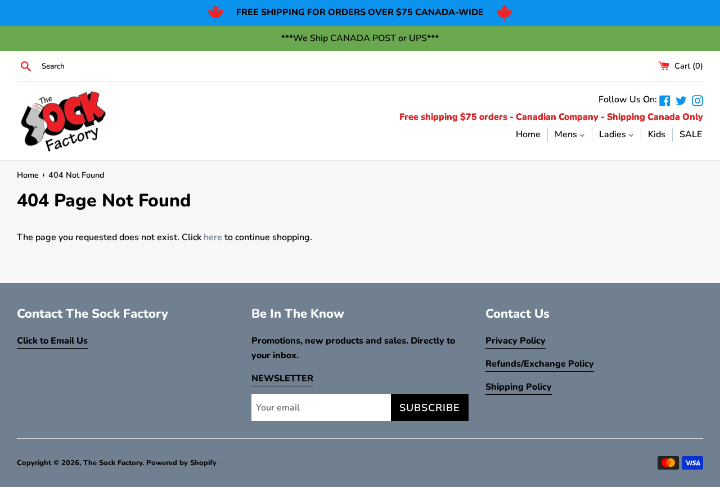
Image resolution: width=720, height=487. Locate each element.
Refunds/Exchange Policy (539, 364)
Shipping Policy (518, 387)
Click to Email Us (52, 341)
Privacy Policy (515, 341)
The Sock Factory (112, 463)
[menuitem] (528, 134)
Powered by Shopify (181, 463)
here (213, 237)
